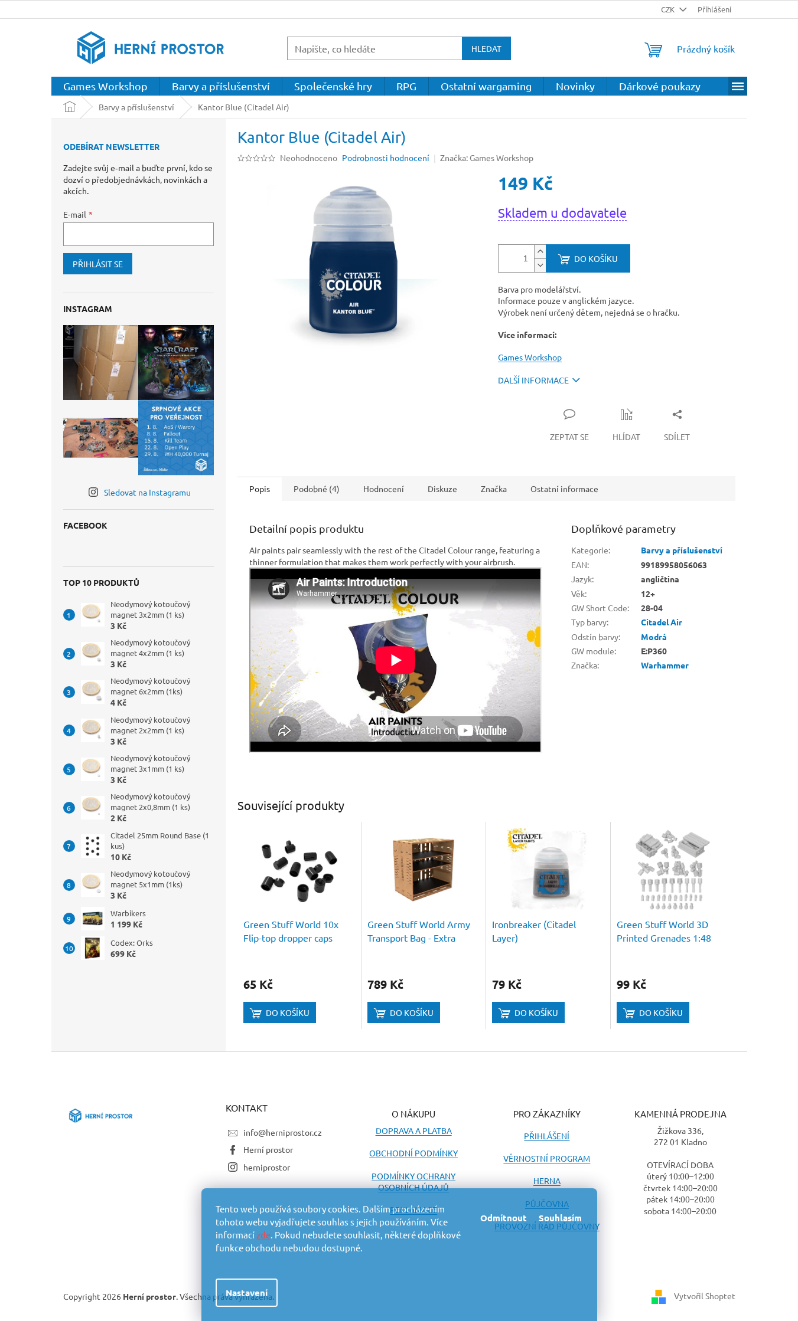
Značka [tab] (494, 488)
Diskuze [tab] (442, 488)
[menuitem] (105, 86)
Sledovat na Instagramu (147, 492)
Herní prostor (268, 1149)
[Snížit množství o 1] (540, 265)
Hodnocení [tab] (383, 488)
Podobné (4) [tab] (317, 488)
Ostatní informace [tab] (564, 488)
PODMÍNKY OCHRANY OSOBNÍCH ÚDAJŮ (413, 1181)
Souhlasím (560, 1218)
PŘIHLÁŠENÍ (546, 1135)
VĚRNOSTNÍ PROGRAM (546, 1158)
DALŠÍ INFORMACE (533, 380)
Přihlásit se (98, 263)
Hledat (486, 48)
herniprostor (266, 1167)
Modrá (654, 636)
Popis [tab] (259, 488)
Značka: (486, 157)
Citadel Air (661, 622)
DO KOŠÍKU (596, 258)
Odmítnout (503, 1218)
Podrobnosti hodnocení (385, 157)
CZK (668, 9)
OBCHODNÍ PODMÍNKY (413, 1153)
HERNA (547, 1180)
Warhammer (665, 665)
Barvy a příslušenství (681, 550)
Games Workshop (530, 357)
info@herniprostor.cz (282, 1132)
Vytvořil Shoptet (704, 1295)
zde (263, 1234)
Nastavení (247, 1293)
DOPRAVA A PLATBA (414, 1130)
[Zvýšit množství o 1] (540, 251)
